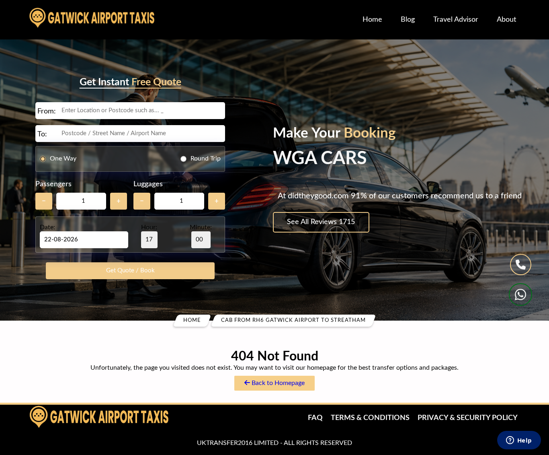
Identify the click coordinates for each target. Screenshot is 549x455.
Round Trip (206, 158)
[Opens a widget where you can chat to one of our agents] (519, 441)
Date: (47, 227)
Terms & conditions (370, 418)
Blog (408, 19)
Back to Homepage (277, 383)
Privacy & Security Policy (468, 418)
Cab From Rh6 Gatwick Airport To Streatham (293, 320)
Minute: (201, 227)
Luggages (148, 184)
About (506, 19)
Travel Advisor (455, 19)
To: (42, 134)
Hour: (149, 227)
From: (46, 111)
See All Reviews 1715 (321, 222)
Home (372, 19)
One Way (63, 158)
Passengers (53, 184)
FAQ (315, 418)
